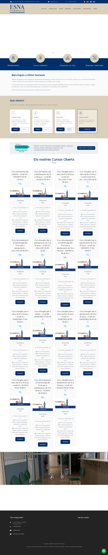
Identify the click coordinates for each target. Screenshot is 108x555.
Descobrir (15, 129)
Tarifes (95, 8)
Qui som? (44, 8)
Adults (61, 8)
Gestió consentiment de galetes (74, 546)
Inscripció (20, 230)
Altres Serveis (87, 8)
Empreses (68, 8)
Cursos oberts (77, 8)
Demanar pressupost (69, 129)
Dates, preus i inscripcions (86, 147)
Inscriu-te (24, 129)
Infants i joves (53, 8)
